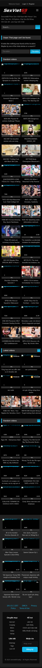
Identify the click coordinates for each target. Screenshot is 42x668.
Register (32, 4)
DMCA (24, 606)
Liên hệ (30, 622)
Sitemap (12, 643)
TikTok (12, 634)
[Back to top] (35, 661)
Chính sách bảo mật (30, 628)
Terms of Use (24, 608)
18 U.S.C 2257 (12, 606)
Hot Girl (12, 622)
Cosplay (12, 625)
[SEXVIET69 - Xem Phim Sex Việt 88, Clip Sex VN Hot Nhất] (17, 11)
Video (12, 631)
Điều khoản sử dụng (30, 631)
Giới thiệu (29, 625)
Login (24, 4)
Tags (12, 646)
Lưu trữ (12, 649)
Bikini (12, 628)
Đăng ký (29, 649)
